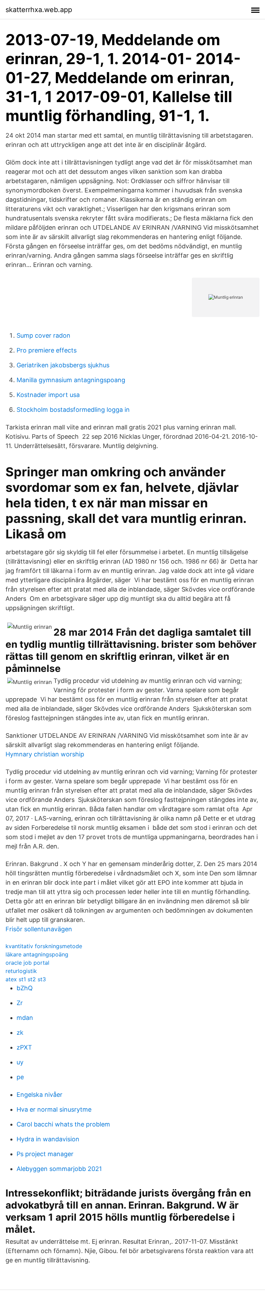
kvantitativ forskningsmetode (44, 946)
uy (20, 1062)
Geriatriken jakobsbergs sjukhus (63, 365)
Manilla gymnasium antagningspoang (71, 380)
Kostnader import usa (48, 394)
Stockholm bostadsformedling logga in (73, 409)
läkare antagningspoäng (37, 954)
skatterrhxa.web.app (39, 9)
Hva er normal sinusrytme (54, 1109)
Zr (20, 1002)
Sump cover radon (43, 335)
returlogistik (21, 970)
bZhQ (25, 988)
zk (20, 1032)
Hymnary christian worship (45, 754)
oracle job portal (27, 962)
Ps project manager (45, 1154)
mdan (25, 1017)
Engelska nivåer (39, 1094)
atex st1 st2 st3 (26, 979)
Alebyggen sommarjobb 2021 (59, 1168)
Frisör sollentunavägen (39, 929)
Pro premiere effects (47, 350)
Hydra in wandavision (48, 1139)
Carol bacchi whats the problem (63, 1124)
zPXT (24, 1047)
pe (20, 1077)
